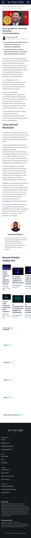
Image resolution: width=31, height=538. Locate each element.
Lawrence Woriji (14, 234)
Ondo (5, 380)
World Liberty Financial (11, 415)
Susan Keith (18, 285)
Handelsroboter (5, 469)
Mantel (6, 363)
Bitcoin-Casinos (5, 479)
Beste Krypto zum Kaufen (7, 476)
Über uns (3, 439)
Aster (5, 345)
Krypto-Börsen (5, 473)
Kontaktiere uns (5, 443)
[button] (28, 2)
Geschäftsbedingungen (7, 486)
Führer (2, 459)
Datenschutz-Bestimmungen (8, 489)
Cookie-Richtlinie (5, 492)
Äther (5, 397)
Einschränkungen (7, 201)
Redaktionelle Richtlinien (7, 446)
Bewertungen (4, 456)
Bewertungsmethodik (6, 449)
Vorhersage (4, 462)
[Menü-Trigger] (3, 2)
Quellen (10, 80)
